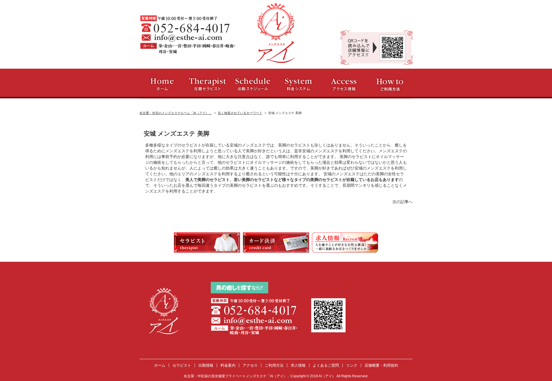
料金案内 (228, 365)
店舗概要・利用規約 (381, 365)
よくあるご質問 (326, 365)
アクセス (250, 365)
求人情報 (298, 365)
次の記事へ (402, 201)
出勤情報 (205, 365)
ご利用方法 (274, 365)
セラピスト (181, 365)
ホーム (159, 365)
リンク (351, 365)
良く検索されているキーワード (240, 113)
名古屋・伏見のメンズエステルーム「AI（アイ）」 (175, 113)
